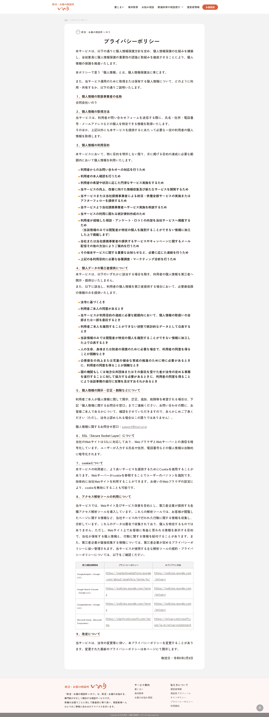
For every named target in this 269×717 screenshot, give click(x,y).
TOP (66, 20)
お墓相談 (210, 7)
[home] (63, 6)
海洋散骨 (133, 7)
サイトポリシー (178, 697)
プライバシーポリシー (182, 701)
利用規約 (175, 705)
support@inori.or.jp (134, 426)
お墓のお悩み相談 (143, 697)
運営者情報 (193, 7)
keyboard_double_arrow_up (260, 708)
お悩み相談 (148, 7)
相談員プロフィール (181, 693)
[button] (170, 7)
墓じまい (119, 7)
